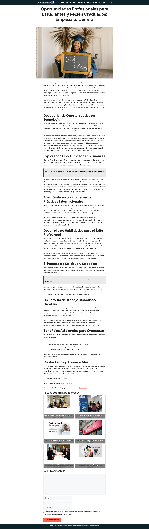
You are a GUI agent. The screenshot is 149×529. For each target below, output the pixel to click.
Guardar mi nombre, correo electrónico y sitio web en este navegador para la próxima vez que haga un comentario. (72, 513)
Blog (108, 2)
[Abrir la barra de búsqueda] (111, 2)
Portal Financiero (66, 383)
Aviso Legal (102, 2)
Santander (83, 388)
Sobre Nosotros (70, 2)
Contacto (80, 2)
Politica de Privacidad (90, 2)
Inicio (62, 2)
